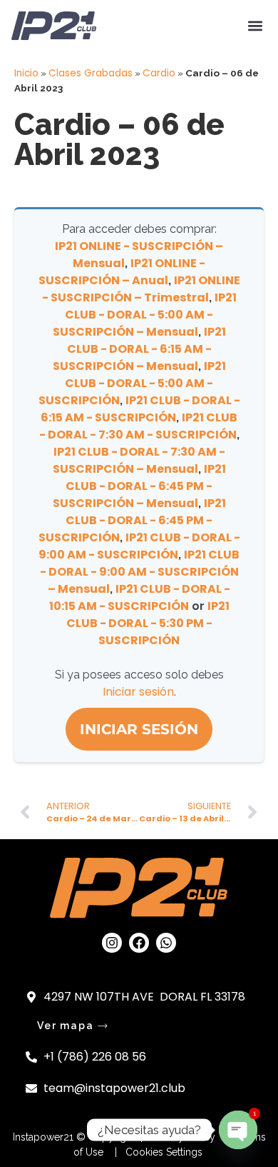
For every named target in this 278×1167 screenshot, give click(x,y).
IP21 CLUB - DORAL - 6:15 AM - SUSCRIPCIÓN (140, 409)
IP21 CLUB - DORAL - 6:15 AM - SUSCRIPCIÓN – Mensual (139, 349)
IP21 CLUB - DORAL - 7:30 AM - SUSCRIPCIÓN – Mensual (139, 460)
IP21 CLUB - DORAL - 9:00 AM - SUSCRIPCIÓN (139, 546)
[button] (255, 26)
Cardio (159, 73)
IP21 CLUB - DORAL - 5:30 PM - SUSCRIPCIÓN (148, 623)
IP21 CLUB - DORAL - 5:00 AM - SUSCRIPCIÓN (132, 383)
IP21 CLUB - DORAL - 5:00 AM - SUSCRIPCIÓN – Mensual (145, 314)
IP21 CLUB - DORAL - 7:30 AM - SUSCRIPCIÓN (138, 426)
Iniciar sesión (138, 691)
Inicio (26, 73)
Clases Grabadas (90, 73)
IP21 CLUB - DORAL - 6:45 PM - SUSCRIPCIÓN (132, 520)
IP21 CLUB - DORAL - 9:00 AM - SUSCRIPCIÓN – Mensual (140, 571)
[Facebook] (139, 943)
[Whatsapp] (166, 943)
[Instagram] (112, 943)
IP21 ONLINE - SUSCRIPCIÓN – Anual (122, 272)
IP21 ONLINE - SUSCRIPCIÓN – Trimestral (141, 289)
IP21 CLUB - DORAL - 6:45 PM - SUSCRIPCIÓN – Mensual (139, 486)
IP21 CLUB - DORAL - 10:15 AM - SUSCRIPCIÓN (140, 597)
